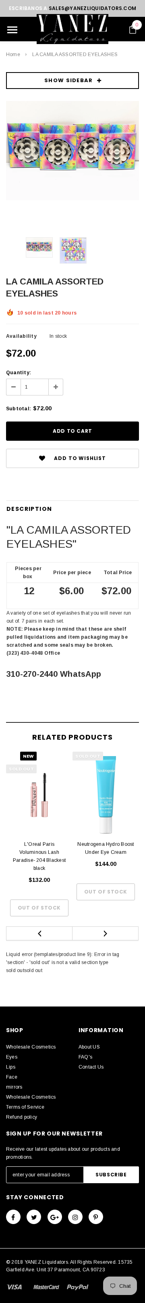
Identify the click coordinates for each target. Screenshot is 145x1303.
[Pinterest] (96, 1217)
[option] (72, 150)
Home (13, 54)
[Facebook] (13, 1217)
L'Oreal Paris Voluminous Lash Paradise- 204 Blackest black (39, 856)
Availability (21, 336)
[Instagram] (75, 1217)
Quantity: (18, 372)
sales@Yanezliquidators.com (92, 8)
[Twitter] (34, 1217)
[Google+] (55, 1217)
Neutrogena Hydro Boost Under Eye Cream (105, 848)
